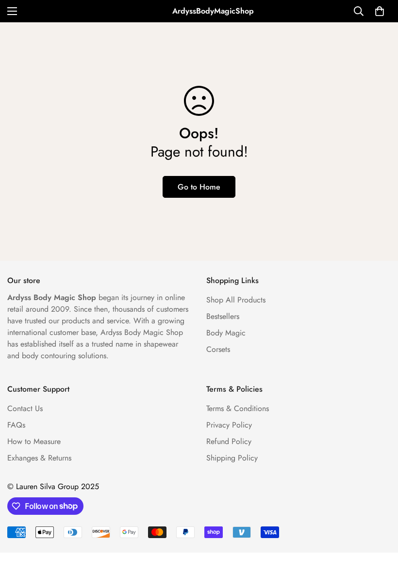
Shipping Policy (232, 457)
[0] (379, 11)
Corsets (218, 349)
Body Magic (226, 332)
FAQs (16, 424)
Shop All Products (235, 299)
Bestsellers (222, 316)
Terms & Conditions (237, 408)
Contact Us (25, 408)
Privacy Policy (229, 424)
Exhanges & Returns (39, 457)
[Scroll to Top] (379, 519)
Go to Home (199, 186)
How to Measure (34, 441)
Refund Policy (228, 441)
